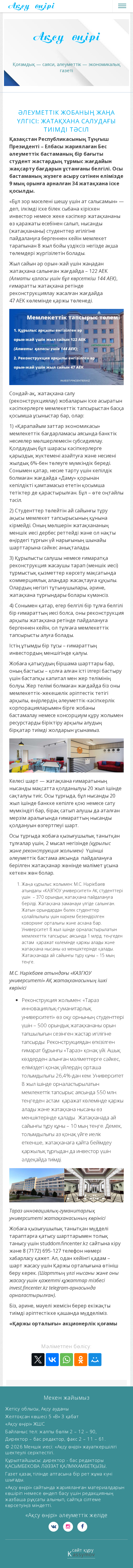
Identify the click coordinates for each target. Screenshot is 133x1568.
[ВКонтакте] (52, 1359)
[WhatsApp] (66, 1359)
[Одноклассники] (80, 1359)
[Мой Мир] (94, 1359)
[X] (38, 1359)
